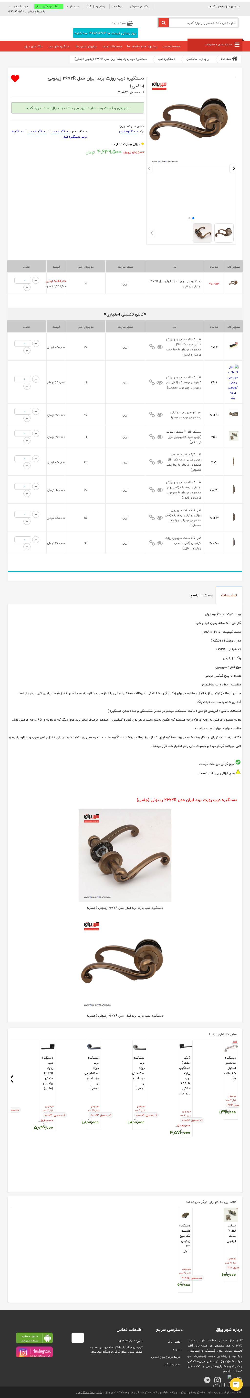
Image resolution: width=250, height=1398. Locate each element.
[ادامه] (226, 1371)
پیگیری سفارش (139, 6)
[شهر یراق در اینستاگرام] (34, 1352)
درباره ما (117, 6)
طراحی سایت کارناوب (89, 1392)
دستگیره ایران (128, 131)
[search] (163, 22)
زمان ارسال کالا (96, 6)
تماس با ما (174, 1341)
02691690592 (126, 1341)
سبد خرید (72, 6)
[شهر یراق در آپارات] (226, 1378)
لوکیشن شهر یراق (47, 6)
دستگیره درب (60, 131)
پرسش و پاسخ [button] (201, 595)
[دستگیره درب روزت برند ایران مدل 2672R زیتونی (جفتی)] (191, 165)
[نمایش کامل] (152, 347)
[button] (20, 6)
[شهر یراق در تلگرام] (205, 1378)
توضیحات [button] (229, 595)
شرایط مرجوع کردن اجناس (165, 1357)
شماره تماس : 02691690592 (25, 11)
